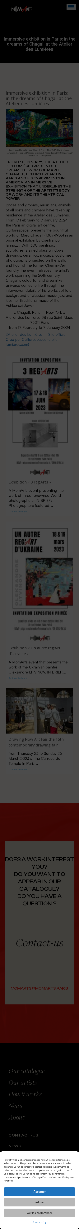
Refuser (39, 1202)
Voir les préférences (39, 1213)
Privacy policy (39, 1222)
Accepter (40, 1191)
